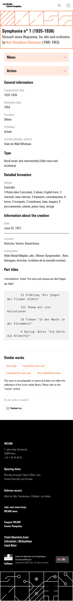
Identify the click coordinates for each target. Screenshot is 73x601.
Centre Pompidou (13, 526)
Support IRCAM (12, 522)
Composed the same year (18, 373)
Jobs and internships (15, 507)
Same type (11, 365)
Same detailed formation (49, 373)
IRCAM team (10, 511)
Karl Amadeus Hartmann (24, 42)
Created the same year (33, 365)
